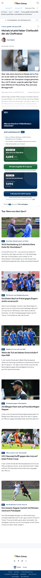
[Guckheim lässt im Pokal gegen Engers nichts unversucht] (20, 281)
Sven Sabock (11, 40)
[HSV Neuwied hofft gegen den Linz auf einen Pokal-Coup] (20, 439)
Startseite (4, 12)
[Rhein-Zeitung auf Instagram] (22, 561)
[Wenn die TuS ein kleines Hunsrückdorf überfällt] (20, 335)
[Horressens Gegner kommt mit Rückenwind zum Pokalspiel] (20, 491)
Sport (10, 12)
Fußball (17, 12)
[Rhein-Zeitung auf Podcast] (26, 561)
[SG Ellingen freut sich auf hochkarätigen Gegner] (20, 389)
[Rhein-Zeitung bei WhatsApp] (15, 561)
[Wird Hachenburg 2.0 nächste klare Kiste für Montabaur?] (20, 227)
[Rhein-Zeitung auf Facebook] (18, 561)
